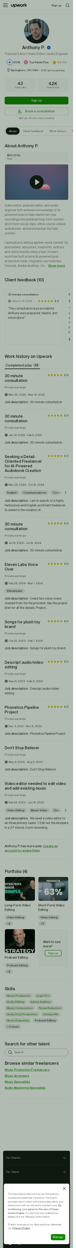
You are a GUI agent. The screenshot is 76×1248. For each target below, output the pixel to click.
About (13, 131)
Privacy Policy (21, 1228)
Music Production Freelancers (27, 1070)
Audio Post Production (22, 1014)
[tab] (23, 365)
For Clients (13, 1157)
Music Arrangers (17, 1076)
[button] (48, 47)
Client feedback (33, 131)
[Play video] (36, 182)
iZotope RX (50, 1014)
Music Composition (20, 1008)
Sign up (36, 100)
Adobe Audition (40, 1001)
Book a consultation (40, 111)
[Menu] (5, 5)
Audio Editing (15, 1001)
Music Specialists (17, 1082)
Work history (57, 131)
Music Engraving (18, 1020)
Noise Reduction (50, 1008)
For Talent (12, 1171)
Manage (58, 1237)
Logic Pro (43, 995)
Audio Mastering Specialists (25, 1088)
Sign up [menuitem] (56, 5)
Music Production (18, 995)
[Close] (64, 1188)
